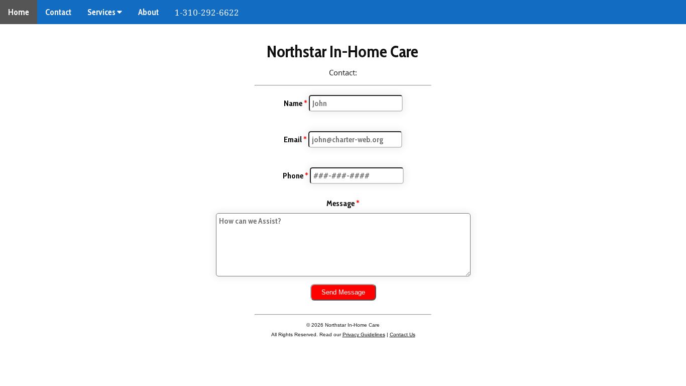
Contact (58, 12)
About (148, 12)
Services (102, 12)
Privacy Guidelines (363, 334)
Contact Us (402, 334)
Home (18, 12)
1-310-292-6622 (207, 13)
